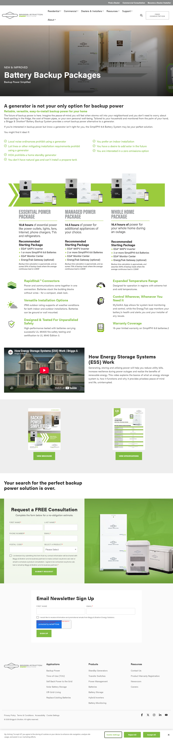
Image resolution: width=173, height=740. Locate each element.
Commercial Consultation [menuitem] (134, 2)
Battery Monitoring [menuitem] (97, 702)
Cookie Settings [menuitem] (52, 715)
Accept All (151, 734)
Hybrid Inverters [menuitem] (96, 697)
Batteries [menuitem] (93, 686)
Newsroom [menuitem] (136, 681)
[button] (142, 715)
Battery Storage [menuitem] (96, 692)
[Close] (169, 735)
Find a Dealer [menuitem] (114, 2)
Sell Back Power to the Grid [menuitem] (59, 681)
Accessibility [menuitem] (40, 715)
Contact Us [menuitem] (136, 670)
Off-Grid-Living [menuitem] (53, 692)
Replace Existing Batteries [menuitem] (58, 697)
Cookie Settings (113, 734)
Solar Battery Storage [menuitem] (56, 686)
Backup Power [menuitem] (53, 670)
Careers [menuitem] (134, 686)
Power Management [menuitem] (98, 681)
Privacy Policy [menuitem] (10, 715)
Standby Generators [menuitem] (98, 670)
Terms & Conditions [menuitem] (25, 715)
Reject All (132, 734)
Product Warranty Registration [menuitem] (145, 675)
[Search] (141, 15)
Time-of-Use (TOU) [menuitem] (55, 675)
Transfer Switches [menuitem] (97, 675)
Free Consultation (157, 15)
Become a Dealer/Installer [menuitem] (159, 2)
